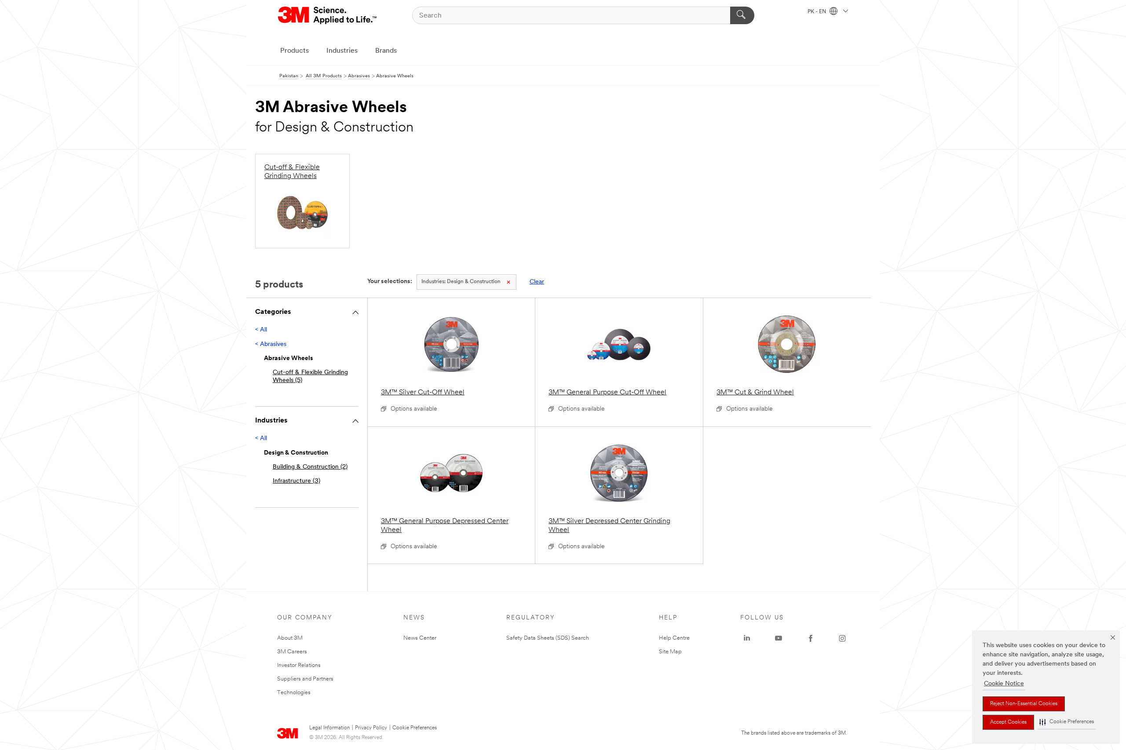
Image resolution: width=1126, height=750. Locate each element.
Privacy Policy (371, 728)
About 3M (290, 638)
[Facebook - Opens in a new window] (810, 638)
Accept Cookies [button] (1008, 722)
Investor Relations (299, 665)
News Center (419, 638)
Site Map (670, 652)
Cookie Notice (1004, 684)
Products (294, 51)
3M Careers (292, 652)
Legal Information (329, 728)
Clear (537, 282)
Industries (342, 51)
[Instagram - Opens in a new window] (842, 638)
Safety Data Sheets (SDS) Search (547, 638)
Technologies (294, 692)
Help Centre (674, 638)
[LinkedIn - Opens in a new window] (746, 638)
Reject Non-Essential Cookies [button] (1023, 703)
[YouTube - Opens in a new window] (778, 638)
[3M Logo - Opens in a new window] (328, 15)
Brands (386, 51)
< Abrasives (270, 344)
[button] (1067, 722)
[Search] (742, 15)
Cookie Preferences (414, 728)
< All (261, 330)
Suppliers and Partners (305, 679)
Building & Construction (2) (310, 467)
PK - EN (817, 12)
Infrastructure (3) (296, 481)
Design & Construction (461, 281)
